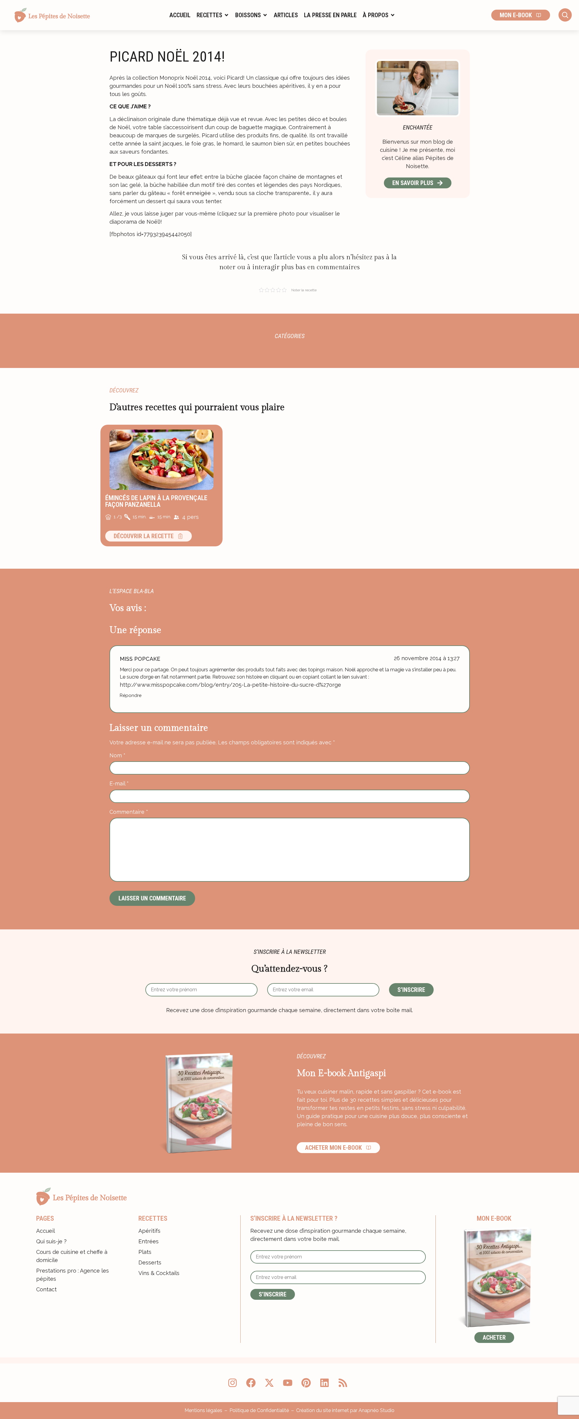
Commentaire (128, 812)
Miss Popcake (140, 659)
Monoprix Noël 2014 (185, 78)
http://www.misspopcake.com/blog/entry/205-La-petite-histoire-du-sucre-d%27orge (230, 685)
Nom (117, 755)
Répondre (130, 695)
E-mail (119, 783)
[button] (213, 15)
